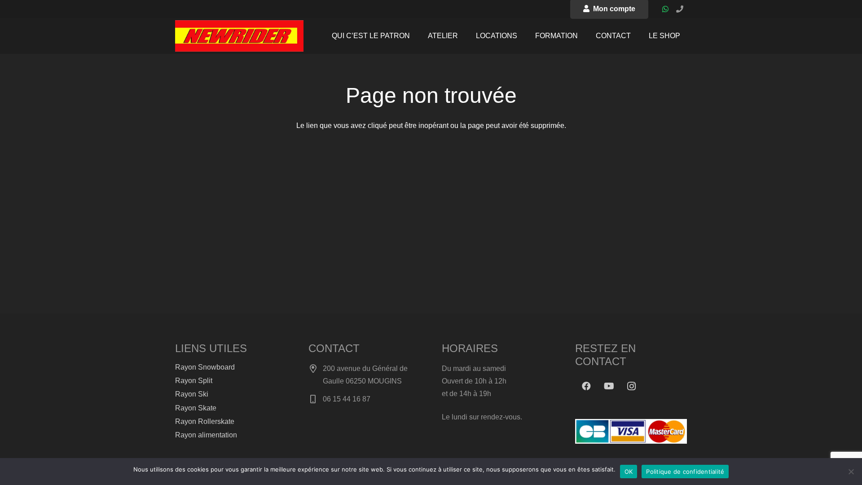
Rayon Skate (195, 408)
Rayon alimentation (206, 435)
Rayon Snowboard (205, 367)
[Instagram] (631, 386)
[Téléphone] (680, 9)
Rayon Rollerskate (204, 421)
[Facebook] (586, 386)
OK (629, 471)
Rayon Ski (191, 394)
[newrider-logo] (239, 36)
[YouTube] (609, 386)
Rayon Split (193, 380)
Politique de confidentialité (685, 471)
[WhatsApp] (665, 9)
